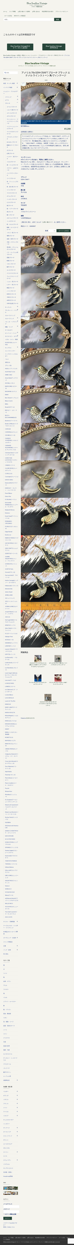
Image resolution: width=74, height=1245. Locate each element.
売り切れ (5, 954)
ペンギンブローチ (12, 199)
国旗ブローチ (10, 257)
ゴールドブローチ (12, 107)
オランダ (5, 1095)
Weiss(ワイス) (9, 895)
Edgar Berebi (8, 531)
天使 (4, 1042)
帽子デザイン (7, 1072)
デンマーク (6, 1128)
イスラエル (6, 1164)
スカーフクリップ (10, 315)
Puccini (7, 788)
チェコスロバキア (8, 1119)
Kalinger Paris (9, 636)
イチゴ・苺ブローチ (12, 232)
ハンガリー (6, 1123)
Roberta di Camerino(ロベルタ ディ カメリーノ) (11, 807)
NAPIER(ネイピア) (10, 740)
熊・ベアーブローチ (12, 208)
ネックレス (8, 307)
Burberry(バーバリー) (11, 420)
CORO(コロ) (8, 473)
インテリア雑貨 (7, 87)
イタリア (5, 1115)
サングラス (8, 347)
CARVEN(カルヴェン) (11, 432)
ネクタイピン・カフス (11, 336)
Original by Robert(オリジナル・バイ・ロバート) (11, 756)
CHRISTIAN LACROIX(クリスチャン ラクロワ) (11, 460)
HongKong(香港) (8, 1176)
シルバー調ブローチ (12, 110)
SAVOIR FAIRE (9, 836)
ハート (5, 1030)
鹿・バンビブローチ (12, 165)
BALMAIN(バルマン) (11, 391)
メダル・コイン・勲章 (11, 339)
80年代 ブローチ (11, 294)
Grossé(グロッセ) (10, 572)
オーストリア (7, 1132)
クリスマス (6, 1038)
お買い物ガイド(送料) (24, 11)
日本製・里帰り (7, 1172)
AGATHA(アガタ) (10, 371)
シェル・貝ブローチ (12, 281)
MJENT (7, 729)
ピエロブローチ (11, 202)
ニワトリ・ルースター (9, 1001)
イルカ (5, 997)
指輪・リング (9, 327)
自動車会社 (6, 1080)
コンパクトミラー (10, 351)
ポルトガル (6, 1148)
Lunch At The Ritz (10, 701)
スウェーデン (7, 1160)
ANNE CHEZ (8, 375)
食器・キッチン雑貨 (9, 83)
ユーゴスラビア (7, 1144)
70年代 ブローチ (11, 297)
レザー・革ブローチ (12, 284)
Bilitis (6, 404)
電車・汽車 (6, 1050)
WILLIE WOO (9, 903)
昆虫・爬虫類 (7, 1013)
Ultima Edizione (9, 867)
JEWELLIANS (9, 595)
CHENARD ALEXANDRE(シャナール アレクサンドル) (11, 447)
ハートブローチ (11, 291)
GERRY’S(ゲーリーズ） (11, 553)
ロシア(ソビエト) (8, 1168)
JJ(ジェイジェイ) (9, 598)
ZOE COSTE (8, 917)
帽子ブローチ (10, 267)
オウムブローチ (11, 196)
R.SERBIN (8, 822)
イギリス (5, 1099)
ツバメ (5, 973)
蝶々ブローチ (10, 215)
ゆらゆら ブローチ (12, 142)
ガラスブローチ (11, 116)
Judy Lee (7, 617)
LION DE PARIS (9, 683)
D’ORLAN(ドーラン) (10, 499)
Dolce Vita (8, 496)
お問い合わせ (36, 11)
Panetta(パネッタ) (10, 774)
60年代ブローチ (11, 300)
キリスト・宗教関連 (9, 921)
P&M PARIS (8, 771)
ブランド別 (8, 365)
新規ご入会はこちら (9, 1227)
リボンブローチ (11, 264)
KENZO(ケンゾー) (10, 625)
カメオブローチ (11, 270)
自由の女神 (6, 1046)
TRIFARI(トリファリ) (11, 864)
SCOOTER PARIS (10, 839)
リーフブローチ (11, 178)
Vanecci (7, 886)
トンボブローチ (11, 221)
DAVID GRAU (9, 479)
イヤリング (8, 97)
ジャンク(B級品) (7, 942)
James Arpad (8, 592)
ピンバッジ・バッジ (10, 333)
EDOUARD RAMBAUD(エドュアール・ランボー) (11, 504)
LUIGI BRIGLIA (9, 698)
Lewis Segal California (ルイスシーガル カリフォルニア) (11, 675)
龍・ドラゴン (7, 1009)
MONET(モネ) (9, 737)
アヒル (5, 985)
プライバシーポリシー (62, 11)
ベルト (7, 359)
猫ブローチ (10, 205)
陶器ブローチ (10, 288)
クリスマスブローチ (12, 273)
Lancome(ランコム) (10, 680)
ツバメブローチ (11, 190)
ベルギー (5, 1091)
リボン (5, 1017)
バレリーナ (6, 1068)
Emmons (7, 513)
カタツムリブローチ (12, 218)
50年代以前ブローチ (12, 303)
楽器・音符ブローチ (12, 239)
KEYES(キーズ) (9, 639)
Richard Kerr (8, 791)
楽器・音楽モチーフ (9, 1025)
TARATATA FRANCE (11, 861)
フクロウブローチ (12, 193)
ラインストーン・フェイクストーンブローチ (12, 121)
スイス (5, 1156)
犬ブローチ (10, 150)
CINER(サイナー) (10, 465)
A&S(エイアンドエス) (11, 368)
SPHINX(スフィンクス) (11, 847)
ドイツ (5, 1107)
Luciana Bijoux (9, 695)
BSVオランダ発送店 (19, 15)
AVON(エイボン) (10, 383)
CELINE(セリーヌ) (10, 435)
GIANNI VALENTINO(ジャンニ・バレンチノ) (11, 558)
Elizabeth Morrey (10, 510)
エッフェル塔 (7, 1076)
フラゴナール (7, 1064)
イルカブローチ (11, 161)
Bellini (6, 394)
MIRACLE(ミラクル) (10, 721)
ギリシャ (5, 1140)
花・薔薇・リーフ (8, 1021)
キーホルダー (9, 330)
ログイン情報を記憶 (10, 1214)
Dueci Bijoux (8, 493)
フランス (5, 1103)
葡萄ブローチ (10, 235)
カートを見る (8, 15)
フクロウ (5, 989)
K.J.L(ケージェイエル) (11, 633)
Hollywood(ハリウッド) (11, 585)
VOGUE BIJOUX (10, 892)
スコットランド (7, 1136)
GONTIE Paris (9, 569)
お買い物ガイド (48, 222)
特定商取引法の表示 (47, 11)
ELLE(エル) (8, 535)
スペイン (5, 1152)
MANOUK (8, 704)
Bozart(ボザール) (10, 407)
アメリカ (5, 1111)
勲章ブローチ (10, 260)
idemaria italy (8, 588)
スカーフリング (9, 318)
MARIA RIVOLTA (10, 712)
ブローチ (7, 103)
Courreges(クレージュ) (11, 476)
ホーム (5, 11)
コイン (5, 1034)
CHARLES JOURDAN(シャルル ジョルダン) (11, 440)
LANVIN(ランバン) (10, 646)
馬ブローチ (10, 211)
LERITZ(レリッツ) (10, 654)
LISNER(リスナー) (10, 686)
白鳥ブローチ (10, 153)
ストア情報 (12, 11)
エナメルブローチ (12, 113)
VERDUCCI (8, 889)
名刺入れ (7, 362)
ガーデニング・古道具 (9, 937)
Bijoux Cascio (9, 401)
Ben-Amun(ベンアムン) (11, 397)
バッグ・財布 (7, 950)
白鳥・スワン (7, 981)
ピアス (7, 100)
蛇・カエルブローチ (12, 224)
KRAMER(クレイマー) (11, 643)
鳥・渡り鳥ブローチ (12, 186)
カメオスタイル (7, 1054)
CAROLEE (8, 429)
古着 (4, 946)
